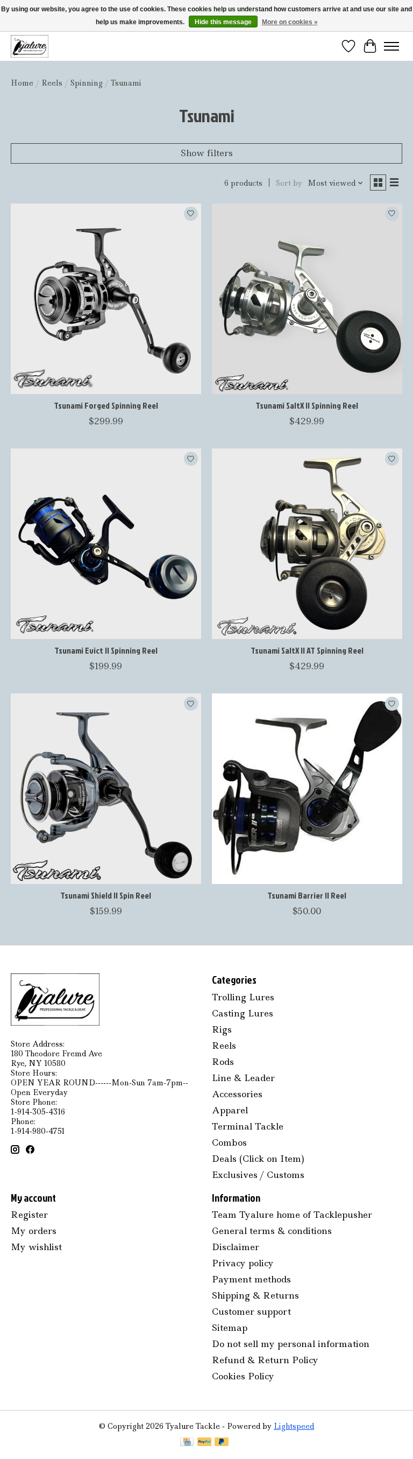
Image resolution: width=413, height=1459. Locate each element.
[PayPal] (204, 1442)
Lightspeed (294, 1426)
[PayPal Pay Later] (222, 1442)
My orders (33, 1231)
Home (22, 83)
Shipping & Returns (255, 1295)
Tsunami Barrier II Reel (306, 895)
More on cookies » (290, 22)
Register (29, 1214)
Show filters (207, 153)
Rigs (222, 1029)
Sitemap (229, 1328)
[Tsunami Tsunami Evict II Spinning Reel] (106, 543)
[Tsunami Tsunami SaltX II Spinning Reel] (307, 299)
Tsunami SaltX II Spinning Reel (306, 405)
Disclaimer (235, 1247)
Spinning (86, 83)
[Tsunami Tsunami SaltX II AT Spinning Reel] (307, 543)
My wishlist (36, 1247)
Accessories (237, 1094)
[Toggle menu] (391, 46)
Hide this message (223, 22)
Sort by (289, 183)
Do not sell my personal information (290, 1344)
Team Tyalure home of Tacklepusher (292, 1214)
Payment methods (251, 1279)
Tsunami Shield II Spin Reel (105, 895)
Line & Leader (243, 1078)
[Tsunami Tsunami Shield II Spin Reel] (106, 788)
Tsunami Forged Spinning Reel (106, 405)
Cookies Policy (243, 1376)
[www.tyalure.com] (29, 46)
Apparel (230, 1110)
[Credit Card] (187, 1442)
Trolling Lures (243, 997)
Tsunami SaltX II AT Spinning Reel (307, 650)
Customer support (251, 1311)
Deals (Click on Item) (258, 1159)
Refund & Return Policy (265, 1360)
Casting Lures (242, 1013)
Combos (229, 1142)
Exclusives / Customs (258, 1175)
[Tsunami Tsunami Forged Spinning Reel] (106, 299)
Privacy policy (243, 1263)
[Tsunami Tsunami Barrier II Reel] (307, 788)
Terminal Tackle (247, 1126)
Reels (51, 83)
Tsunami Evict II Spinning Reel (106, 650)
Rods (223, 1062)
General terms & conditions (272, 1231)
